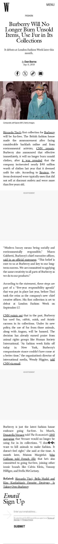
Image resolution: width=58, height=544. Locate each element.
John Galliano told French (29, 457)
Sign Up (13, 498)
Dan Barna (30, 61)
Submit (19, 526)
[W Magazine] (6, 7)
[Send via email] (40, 73)
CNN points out (13, 315)
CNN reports (45, 148)
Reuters (44, 172)
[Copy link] (32, 73)
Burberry (49, 132)
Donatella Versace (13, 435)
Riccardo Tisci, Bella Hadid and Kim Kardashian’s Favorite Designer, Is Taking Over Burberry (29, 483)
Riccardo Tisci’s (12, 132)
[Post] (25, 73)
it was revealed (32, 160)
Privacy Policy (28, 520)
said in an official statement (19, 260)
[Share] (17, 73)
